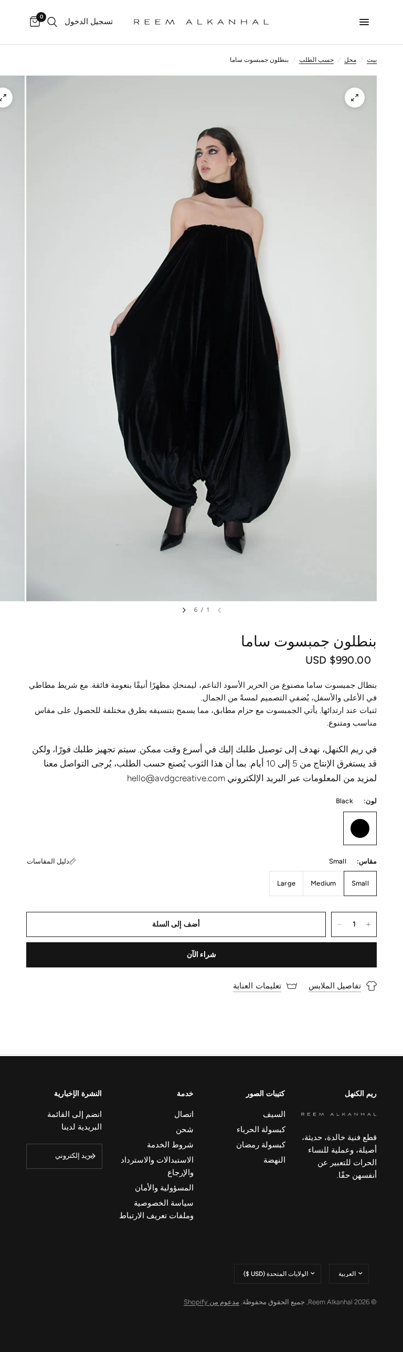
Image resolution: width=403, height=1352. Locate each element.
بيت (372, 59)
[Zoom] (355, 98)
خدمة (185, 1094)
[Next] (184, 610)
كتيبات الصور (265, 1094)
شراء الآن (201, 954)
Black (360, 828)
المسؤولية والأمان (164, 1188)
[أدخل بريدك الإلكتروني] (91, 1156)
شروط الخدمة (170, 1144)
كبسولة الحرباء (261, 1129)
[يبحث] (52, 22)
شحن (185, 1129)
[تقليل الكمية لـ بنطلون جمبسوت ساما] (339, 924)
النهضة (274, 1160)
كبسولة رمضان (260, 1144)
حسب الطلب (316, 59)
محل (350, 59)
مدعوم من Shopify (211, 1302)
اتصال (184, 1114)
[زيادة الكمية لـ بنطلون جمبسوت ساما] (368, 924)
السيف (274, 1114)
